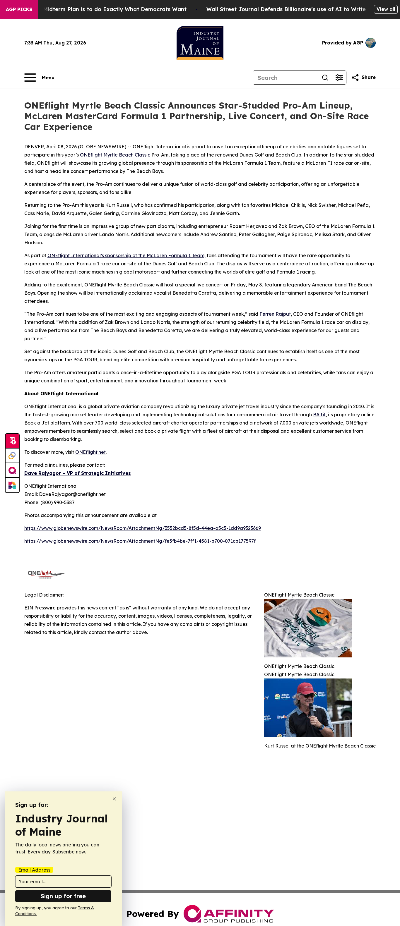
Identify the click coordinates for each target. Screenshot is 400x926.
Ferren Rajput (275, 314)
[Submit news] (12, 441)
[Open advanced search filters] (339, 77)
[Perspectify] (12, 456)
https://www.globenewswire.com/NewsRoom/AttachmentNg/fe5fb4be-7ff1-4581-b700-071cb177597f (140, 541)
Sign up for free (63, 896)
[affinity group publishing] (12, 470)
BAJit (319, 415)
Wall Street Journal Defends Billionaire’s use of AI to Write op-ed (295, 9)
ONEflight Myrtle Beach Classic (115, 155)
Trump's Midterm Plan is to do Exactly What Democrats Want (103, 9)
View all (386, 9)
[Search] (325, 77)
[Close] (114, 799)
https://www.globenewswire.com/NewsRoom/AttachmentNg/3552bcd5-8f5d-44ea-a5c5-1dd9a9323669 (142, 528)
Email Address (34, 870)
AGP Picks (19, 9)
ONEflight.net (90, 452)
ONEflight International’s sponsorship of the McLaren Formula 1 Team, (126, 255)
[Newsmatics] (12, 485)
